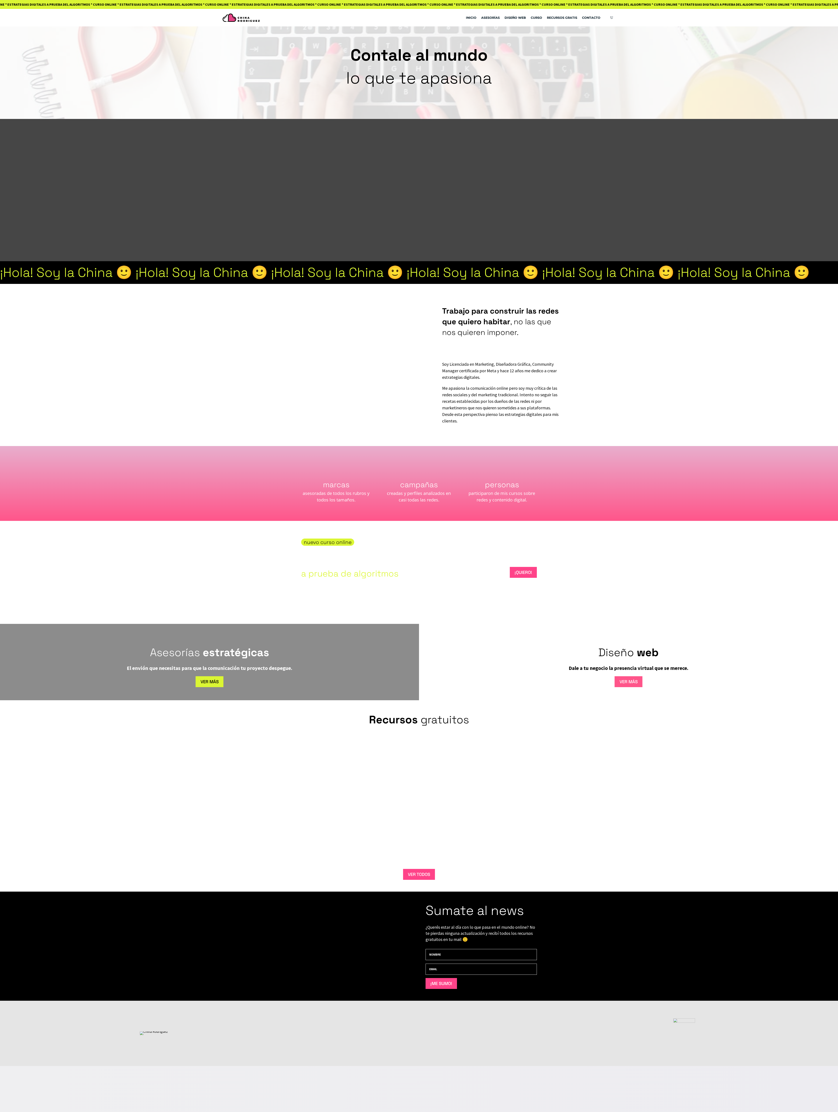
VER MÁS (210, 682)
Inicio (471, 18)
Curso (536, 18)
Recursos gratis (562, 18)
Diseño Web (515, 18)
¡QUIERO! (523, 572)
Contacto (591, 18)
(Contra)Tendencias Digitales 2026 (340, 747)
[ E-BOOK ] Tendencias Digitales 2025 (342, 790)
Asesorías (490, 18)
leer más (520, 757)
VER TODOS (419, 874)
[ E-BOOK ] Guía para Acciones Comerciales (348, 833)
